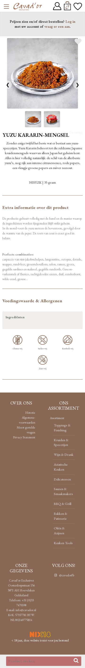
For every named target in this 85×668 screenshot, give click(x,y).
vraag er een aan (57, 26)
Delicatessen (62, 479)
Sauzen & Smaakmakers (63, 491)
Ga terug (76, 132)
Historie (30, 412)
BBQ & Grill (62, 503)
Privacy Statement (24, 437)
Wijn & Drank (63, 454)
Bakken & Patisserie (60, 516)
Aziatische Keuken (61, 467)
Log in (70, 21)
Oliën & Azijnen (59, 530)
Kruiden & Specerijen (61, 442)
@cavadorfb (66, 575)
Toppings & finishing (62, 427)
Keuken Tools (63, 543)
